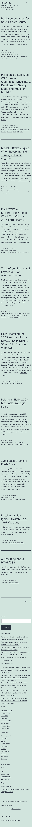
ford (13, 252)
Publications (5, 751)
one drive (3, 131)
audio (17, 129)
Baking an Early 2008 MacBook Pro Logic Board (14, 403)
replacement (24, 56)
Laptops (20, 442)
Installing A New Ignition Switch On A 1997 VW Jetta (14, 519)
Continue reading (22, 44)
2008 (7, 444)
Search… (4, 617)
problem (21, 191)
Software (27, 313)
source (6, 58)
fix (10, 252)
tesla (18, 131)
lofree (25, 315)
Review (12, 497)
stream (11, 58)
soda (2, 58)
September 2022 (6, 710)
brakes (11, 191)
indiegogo (10, 315)
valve (15, 58)
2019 (14, 129)
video (21, 131)
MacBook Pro (25, 444)
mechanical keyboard (7, 317)
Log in (3, 771)
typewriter (17, 317)
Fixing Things (14, 54)
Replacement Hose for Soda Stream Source (14, 637)
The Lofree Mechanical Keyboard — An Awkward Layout (15, 272)
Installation (21, 313)
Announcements (14, 582)
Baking (11, 444)
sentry (14, 131)
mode (21, 129)
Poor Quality (21, 499)
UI (1, 761)
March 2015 (5, 723)
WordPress (17, 820)
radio (16, 252)
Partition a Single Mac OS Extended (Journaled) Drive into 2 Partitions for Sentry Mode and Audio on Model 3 (15, 642)
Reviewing (4, 756)
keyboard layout (18, 315)
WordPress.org (5, 779)
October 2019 (5, 713)
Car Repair (13, 250)
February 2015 (5, 726)
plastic (18, 56)
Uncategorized (14, 127)
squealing (3, 193)
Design (3, 741)
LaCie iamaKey (14, 499)
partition (9, 131)
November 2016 (6, 721)
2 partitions (9, 129)
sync (19, 252)
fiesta (7, 252)
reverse (26, 191)
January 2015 (5, 728)
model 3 (26, 129)
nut (14, 56)
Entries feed (5, 774)
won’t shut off (25, 252)
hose (11, 56)
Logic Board (17, 444)
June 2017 (4, 718)
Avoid (7, 499)
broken (8, 56)
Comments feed (6, 776)
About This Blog (6, 786)
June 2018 (4, 716)
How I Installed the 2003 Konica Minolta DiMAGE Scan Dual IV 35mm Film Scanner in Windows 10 (15, 340)
